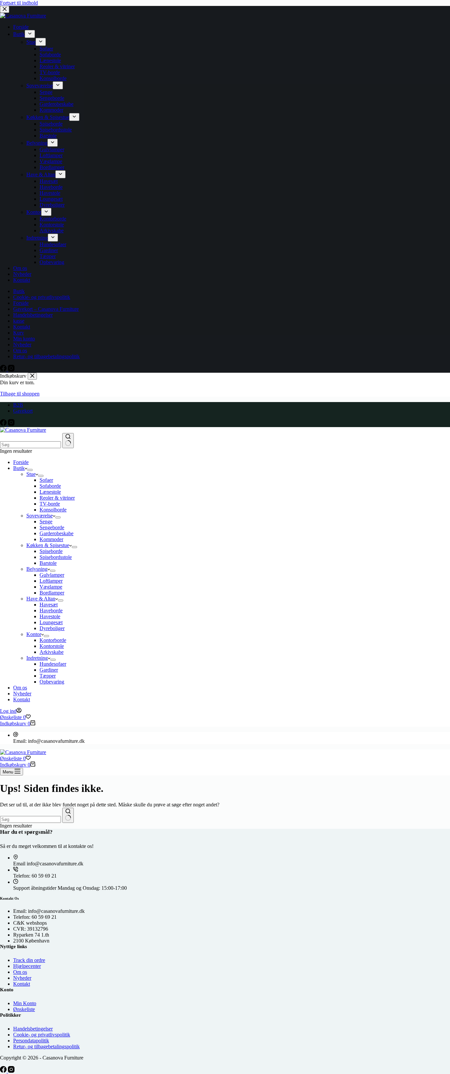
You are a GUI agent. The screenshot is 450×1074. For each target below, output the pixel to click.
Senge (46, 521)
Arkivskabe (52, 652)
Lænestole (50, 492)
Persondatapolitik (31, 1040)
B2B (18, 405)
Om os (20, 687)
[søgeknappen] (68, 440)
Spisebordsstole (56, 557)
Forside (21, 462)
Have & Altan (40, 598)
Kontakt (21, 699)
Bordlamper (52, 592)
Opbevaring (52, 681)
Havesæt (49, 604)
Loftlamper (51, 581)
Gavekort (23, 411)
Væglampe (51, 587)
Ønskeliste (24, 1009)
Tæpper (48, 676)
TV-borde (50, 504)
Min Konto (24, 1003)
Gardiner (49, 670)
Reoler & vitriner (57, 498)
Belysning (36, 569)
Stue (31, 474)
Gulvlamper (52, 575)
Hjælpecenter (27, 966)
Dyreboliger (52, 628)
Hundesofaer (53, 664)
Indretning (37, 658)
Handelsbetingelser (33, 1028)
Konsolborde (53, 509)
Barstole (48, 563)
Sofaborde (50, 486)
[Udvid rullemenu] (30, 470)
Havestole (50, 616)
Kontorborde (53, 640)
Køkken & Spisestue (47, 545)
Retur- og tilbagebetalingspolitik (46, 1046)
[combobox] (30, 444)
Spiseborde (51, 551)
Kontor (33, 634)
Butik (19, 468)
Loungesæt (51, 622)
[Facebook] (4, 424)
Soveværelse (39, 515)
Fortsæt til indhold (19, 3)
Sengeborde (52, 527)
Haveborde (51, 610)
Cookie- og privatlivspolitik (41, 1034)
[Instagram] (11, 424)
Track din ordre (29, 960)
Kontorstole (52, 646)
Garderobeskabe (56, 533)
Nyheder (22, 693)
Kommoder (51, 539)
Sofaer (46, 480)
